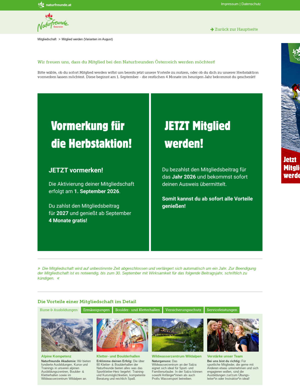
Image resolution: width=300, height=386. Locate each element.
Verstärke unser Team (225, 356)
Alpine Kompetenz (56, 356)
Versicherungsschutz (183, 310)
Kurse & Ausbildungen (59, 310)
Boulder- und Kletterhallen (137, 310)
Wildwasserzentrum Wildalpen (177, 356)
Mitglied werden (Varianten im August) (87, 39)
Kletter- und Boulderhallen (118, 356)
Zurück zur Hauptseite (236, 29)
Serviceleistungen (222, 310)
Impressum (230, 4)
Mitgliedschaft (47, 39)
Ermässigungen (96, 310)
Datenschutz (251, 4)
